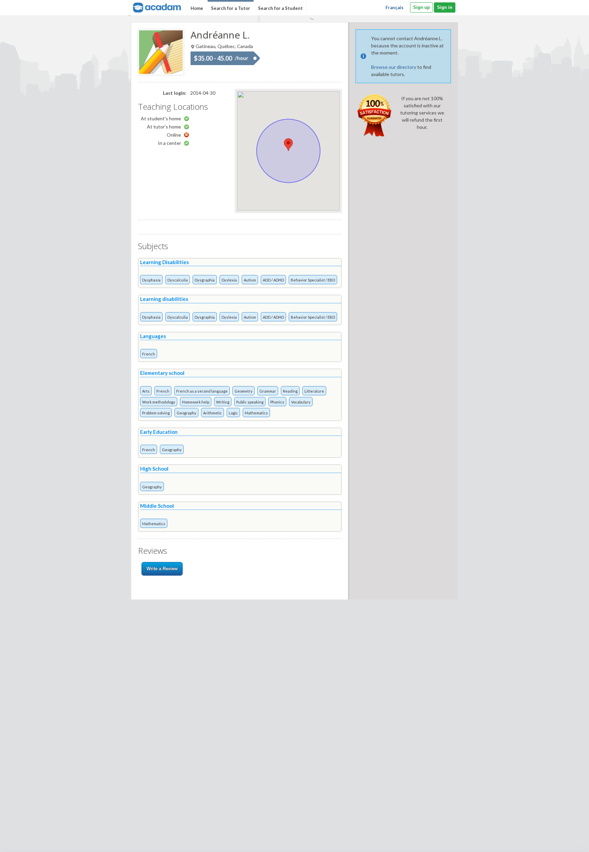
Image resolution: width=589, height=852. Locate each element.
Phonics (277, 402)
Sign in (444, 7)
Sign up (421, 7)
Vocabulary (301, 402)
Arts (146, 391)
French (148, 354)
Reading (290, 391)
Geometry (244, 391)
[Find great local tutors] (156, 7)
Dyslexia (229, 280)
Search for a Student (280, 8)
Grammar (267, 391)
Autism (250, 280)
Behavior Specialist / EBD (313, 280)
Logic (233, 413)
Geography (186, 413)
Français (395, 7)
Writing (222, 402)
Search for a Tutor (230, 8)
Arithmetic (212, 413)
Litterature (314, 391)
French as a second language (202, 391)
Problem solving (156, 413)
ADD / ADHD (273, 280)
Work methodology (158, 402)
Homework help (195, 402)
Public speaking (249, 402)
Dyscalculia (177, 280)
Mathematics (256, 413)
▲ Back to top (566, 841)
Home (197, 8)
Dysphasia (151, 280)
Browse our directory (393, 67)
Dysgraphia (205, 280)
